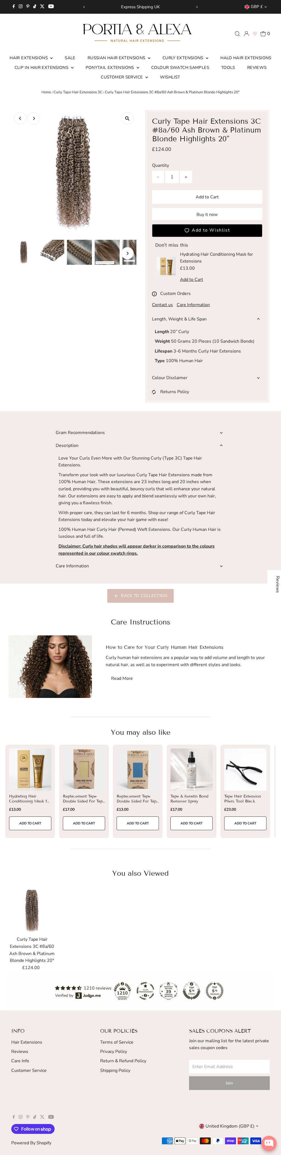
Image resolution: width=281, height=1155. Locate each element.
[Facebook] (13, 6)
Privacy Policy (113, 1052)
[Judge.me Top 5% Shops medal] (191, 991)
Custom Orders (175, 294)
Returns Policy (174, 392)
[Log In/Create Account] (246, 33)
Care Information (193, 305)
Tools (228, 67)
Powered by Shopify (31, 1143)
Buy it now (207, 215)
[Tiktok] (35, 6)
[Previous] (84, 7)
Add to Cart (207, 197)
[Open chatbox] (269, 1143)
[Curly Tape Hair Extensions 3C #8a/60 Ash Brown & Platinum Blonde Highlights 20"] (32, 910)
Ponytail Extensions (111, 67)
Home (46, 92)
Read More (122, 678)
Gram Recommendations (80, 433)
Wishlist (170, 77)
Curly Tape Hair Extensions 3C (78, 92)
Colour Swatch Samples (180, 67)
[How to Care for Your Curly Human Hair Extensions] (50, 666)
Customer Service (122, 77)
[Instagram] (20, 6)
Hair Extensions (29, 58)
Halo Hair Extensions (245, 58)
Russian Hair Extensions (117, 58)
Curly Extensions (183, 58)
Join (229, 1083)
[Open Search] (237, 33)
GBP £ (257, 6)
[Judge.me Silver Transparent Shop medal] (145, 991)
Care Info (20, 1061)
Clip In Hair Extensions (42, 67)
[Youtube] (51, 6)
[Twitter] (42, 6)
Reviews (257, 67)
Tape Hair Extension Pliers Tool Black (242, 799)
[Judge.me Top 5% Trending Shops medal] (214, 991)
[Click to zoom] (127, 118)
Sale (70, 58)
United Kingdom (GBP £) (230, 1126)
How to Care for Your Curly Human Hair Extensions (164, 647)
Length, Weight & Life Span (179, 319)
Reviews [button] (278, 584)
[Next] (197, 7)
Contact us (162, 305)
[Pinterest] (28, 6)
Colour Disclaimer (169, 378)
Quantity (160, 165)
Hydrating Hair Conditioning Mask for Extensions (30, 801)
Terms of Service (116, 1042)
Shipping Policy (115, 1070)
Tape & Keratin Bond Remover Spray (189, 799)
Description (67, 446)
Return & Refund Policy (123, 1061)
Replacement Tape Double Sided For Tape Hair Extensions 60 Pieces (138, 804)
